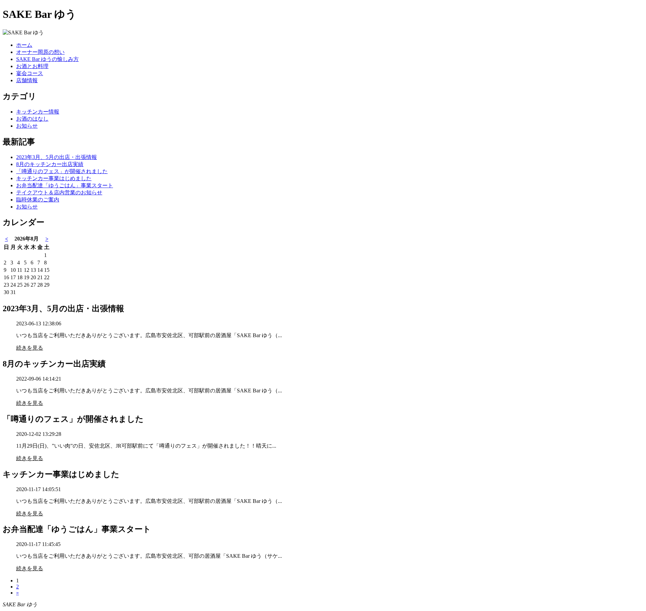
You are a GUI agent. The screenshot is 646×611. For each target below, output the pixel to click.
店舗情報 (27, 80)
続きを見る (29, 348)
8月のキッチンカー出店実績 (49, 164)
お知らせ (27, 126)
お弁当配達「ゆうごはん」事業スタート (64, 185)
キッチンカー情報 (37, 112)
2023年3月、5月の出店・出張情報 (56, 157)
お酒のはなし (32, 119)
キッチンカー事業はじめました (54, 178)
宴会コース (29, 73)
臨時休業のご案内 (37, 199)
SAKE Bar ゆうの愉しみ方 (47, 59)
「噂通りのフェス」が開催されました (62, 171)
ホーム (24, 45)
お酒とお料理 (32, 66)
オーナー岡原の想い (40, 52)
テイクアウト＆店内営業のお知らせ (59, 192)
